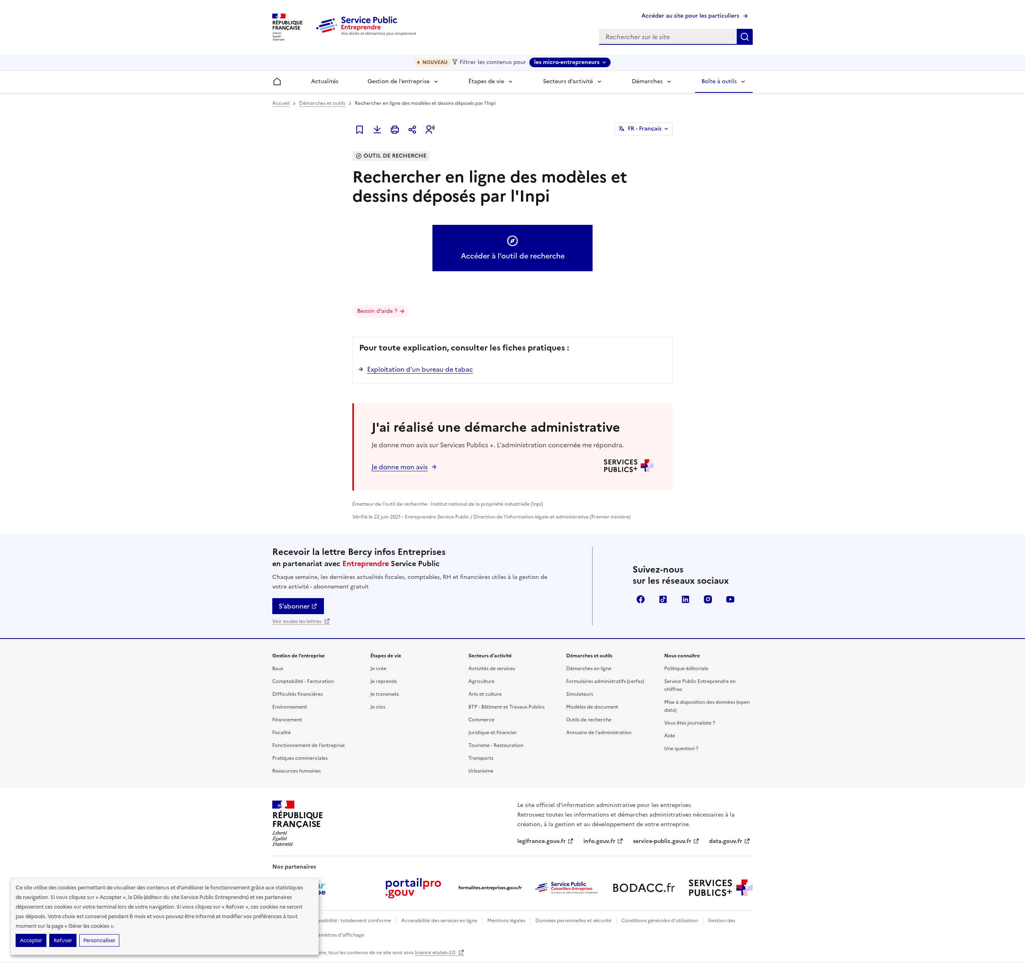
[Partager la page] (412, 129)
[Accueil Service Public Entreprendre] (368, 34)
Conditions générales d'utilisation (659, 920)
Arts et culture (485, 694)
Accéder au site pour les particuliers (690, 16)
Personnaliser (99, 940)
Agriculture (481, 681)
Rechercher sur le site (745, 37)
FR (644, 128)
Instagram (708, 599)
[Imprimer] (395, 129)
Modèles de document (592, 707)
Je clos (377, 707)
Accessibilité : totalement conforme (349, 920)
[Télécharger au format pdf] (377, 129)
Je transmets (384, 694)
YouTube (730, 599)
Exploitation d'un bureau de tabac (420, 369)
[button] (430, 129)
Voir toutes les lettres (297, 621)
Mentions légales (506, 920)
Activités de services (491, 668)
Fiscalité (281, 732)
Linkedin (685, 599)
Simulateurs (579, 694)
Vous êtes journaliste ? (689, 723)
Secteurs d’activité (568, 81)
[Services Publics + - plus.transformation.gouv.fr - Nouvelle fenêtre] (721, 888)
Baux (277, 668)
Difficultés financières (297, 694)
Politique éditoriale (686, 668)
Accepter (31, 940)
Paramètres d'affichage (336, 935)
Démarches (647, 81)
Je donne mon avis (400, 467)
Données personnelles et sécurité (573, 920)
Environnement (289, 707)
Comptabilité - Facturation (303, 681)
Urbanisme (480, 771)
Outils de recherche (588, 719)
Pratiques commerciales (300, 758)
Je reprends (383, 681)
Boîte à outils (719, 81)
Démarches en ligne (588, 668)
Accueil (280, 103)
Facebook (641, 599)
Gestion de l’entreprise (399, 81)
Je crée (378, 668)
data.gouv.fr (725, 841)
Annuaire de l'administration (598, 732)
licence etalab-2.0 (435, 952)
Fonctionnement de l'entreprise (308, 745)
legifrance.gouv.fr (541, 841)
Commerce (481, 719)
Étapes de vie (486, 81)
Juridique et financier (492, 732)
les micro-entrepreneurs (566, 62)
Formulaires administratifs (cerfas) (605, 681)
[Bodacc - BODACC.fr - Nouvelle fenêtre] (644, 888)
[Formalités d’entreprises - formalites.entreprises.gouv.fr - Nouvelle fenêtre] (490, 888)
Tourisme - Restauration (495, 745)
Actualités (324, 81)
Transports (480, 758)
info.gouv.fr (599, 841)
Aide (669, 735)
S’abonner (294, 606)
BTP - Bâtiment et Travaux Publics (506, 707)
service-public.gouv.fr (662, 841)
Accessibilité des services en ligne (439, 920)
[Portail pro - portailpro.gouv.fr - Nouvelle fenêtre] (413, 888)
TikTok (663, 599)
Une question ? (681, 748)
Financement (287, 719)
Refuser (63, 940)
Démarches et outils (322, 103)
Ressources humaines (296, 771)
